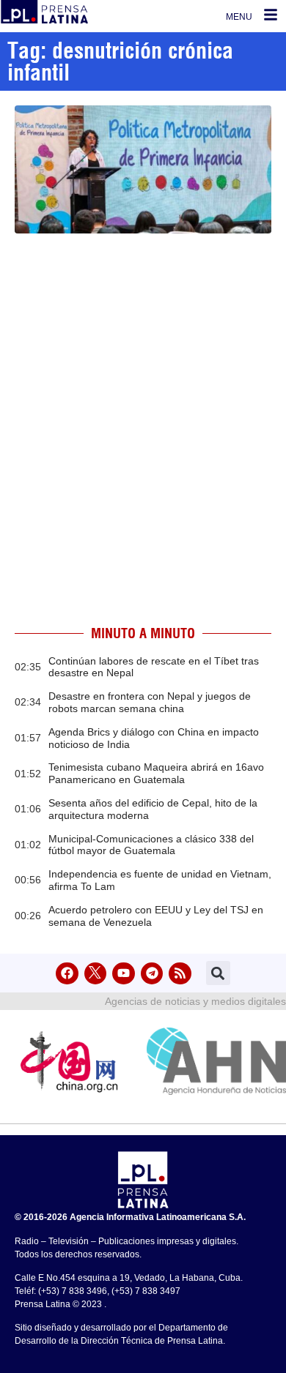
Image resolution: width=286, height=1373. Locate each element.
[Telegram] (152, 973)
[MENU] (270, 14)
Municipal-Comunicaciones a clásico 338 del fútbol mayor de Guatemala (151, 845)
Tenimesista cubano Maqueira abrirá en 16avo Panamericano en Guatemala (156, 773)
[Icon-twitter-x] (95, 973)
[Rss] (180, 973)
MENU (239, 17)
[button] (218, 973)
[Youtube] (123, 973)
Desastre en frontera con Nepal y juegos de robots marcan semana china (149, 702)
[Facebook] (67, 973)
